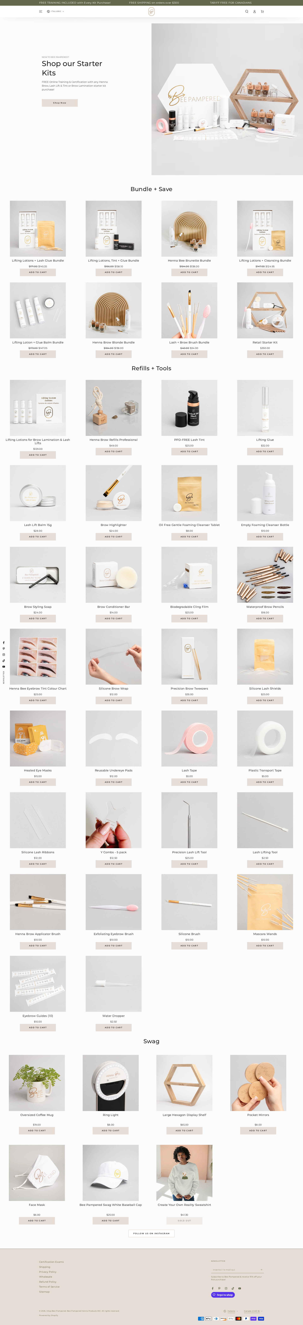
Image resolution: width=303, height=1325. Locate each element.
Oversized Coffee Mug (36, 1115)
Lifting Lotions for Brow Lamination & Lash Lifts (38, 441)
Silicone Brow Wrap (113, 688)
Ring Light (111, 1115)
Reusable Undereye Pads (114, 770)
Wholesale (45, 1276)
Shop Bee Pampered (56, 1311)
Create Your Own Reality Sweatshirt (184, 1205)
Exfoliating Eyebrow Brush (114, 934)
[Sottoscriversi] (262, 1269)
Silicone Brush (189, 934)
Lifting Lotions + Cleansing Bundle (265, 260)
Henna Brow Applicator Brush (37, 934)
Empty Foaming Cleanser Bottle (265, 525)
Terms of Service (49, 1286)
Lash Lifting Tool (265, 852)
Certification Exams (51, 1261)
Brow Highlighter (114, 525)
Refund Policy (47, 1281)
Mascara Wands (265, 934)
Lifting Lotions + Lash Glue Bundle (38, 260)
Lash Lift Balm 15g (38, 525)
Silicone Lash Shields (265, 688)
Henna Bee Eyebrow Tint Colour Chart (38, 688)
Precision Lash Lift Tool (189, 852)
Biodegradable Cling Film (189, 607)
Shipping (44, 1266)
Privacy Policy (47, 1271)
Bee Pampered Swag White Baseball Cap (111, 1205)
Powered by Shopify (48, 1315)
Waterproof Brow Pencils (265, 607)
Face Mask (37, 1205)
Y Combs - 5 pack (114, 852)
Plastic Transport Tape (265, 770)
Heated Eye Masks (38, 770)
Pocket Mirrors (258, 1115)
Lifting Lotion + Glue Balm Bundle (38, 342)
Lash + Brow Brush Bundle (189, 342)
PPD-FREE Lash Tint (189, 440)
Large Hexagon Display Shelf (184, 1115)
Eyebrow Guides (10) (38, 1016)
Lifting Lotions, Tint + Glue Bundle (113, 260)
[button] (247, 11)
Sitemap (44, 1291)
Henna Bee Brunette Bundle (189, 260)
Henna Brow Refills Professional (114, 440)
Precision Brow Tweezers (189, 688)
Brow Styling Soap (37, 607)
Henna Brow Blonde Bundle (113, 342)
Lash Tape (189, 770)
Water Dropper (113, 1016)
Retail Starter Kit (265, 342)
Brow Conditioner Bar (113, 607)
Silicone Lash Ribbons (37, 852)
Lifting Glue (265, 440)
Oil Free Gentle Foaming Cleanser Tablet (189, 525)
